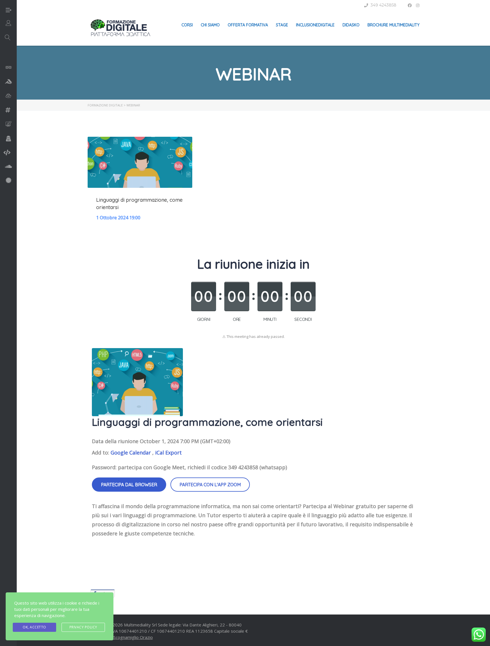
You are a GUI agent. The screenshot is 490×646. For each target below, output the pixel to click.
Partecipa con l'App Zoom (210, 484)
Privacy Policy (83, 627)
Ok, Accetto (34, 627)
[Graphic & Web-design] (7, 110)
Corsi (187, 25)
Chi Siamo (210, 25)
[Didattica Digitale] (8, 82)
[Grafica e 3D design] (8, 96)
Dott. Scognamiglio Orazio (127, 637)
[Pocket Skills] (8, 181)
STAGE (282, 25)
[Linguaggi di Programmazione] (6, 153)
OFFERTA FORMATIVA (248, 25)
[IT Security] (8, 139)
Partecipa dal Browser (129, 484)
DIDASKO (351, 25)
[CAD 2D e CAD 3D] (8, 68)
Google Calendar (131, 452)
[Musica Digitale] (8, 167)
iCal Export (168, 452)
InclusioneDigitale (315, 25)
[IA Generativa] (8, 125)
